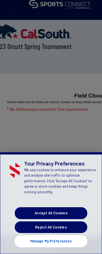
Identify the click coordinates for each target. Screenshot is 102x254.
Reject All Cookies (51, 227)
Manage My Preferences (51, 241)
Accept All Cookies (51, 213)
